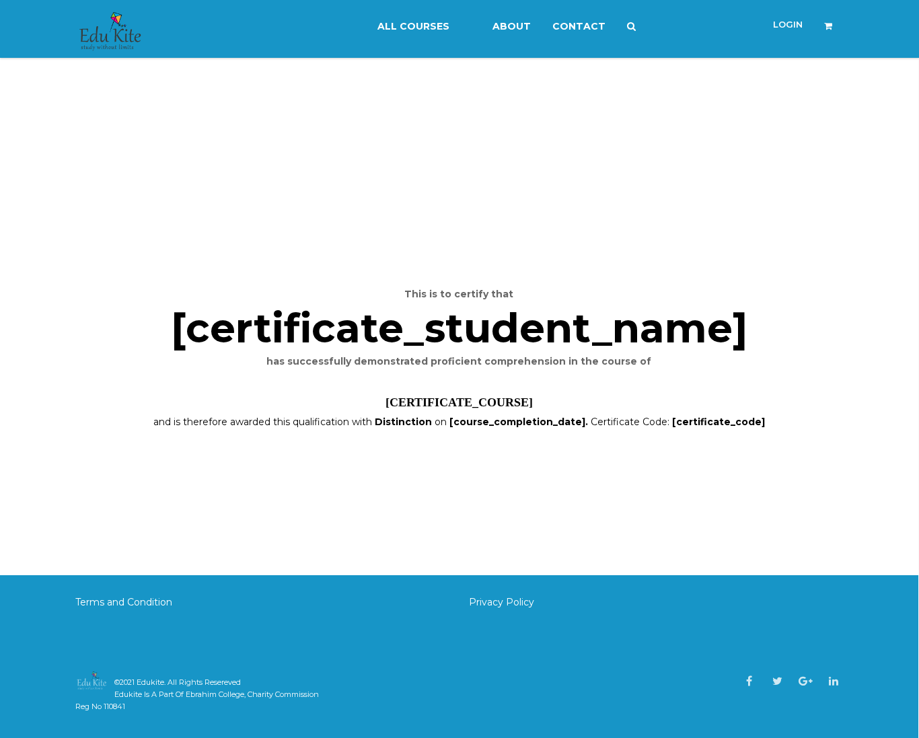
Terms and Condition (125, 602)
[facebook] (749, 681)
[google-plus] (806, 681)
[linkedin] (833, 681)
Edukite (150, 682)
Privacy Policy (501, 602)
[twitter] (777, 681)
